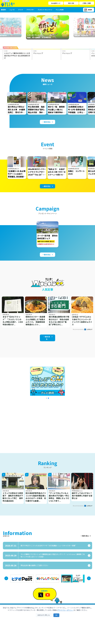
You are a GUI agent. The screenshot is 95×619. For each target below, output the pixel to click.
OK (56, 615)
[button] (46, 398)
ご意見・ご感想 (86, 3)
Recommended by (78, 329)
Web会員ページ (55, 3)
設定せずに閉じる (44, 615)
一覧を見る (85, 536)
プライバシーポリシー (65, 610)
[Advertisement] (25, 422)
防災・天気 (71, 3)
